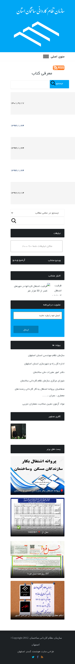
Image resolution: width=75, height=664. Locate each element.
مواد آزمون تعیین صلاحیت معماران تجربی (43, 403)
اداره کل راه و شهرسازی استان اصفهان (44, 363)
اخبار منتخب (54, 275)
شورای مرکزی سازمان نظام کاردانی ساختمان (42, 380)
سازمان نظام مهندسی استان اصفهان (46, 355)
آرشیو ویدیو (18, 260)
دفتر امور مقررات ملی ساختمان (48, 372)
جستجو (59, 83)
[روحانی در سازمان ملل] (18, 431)
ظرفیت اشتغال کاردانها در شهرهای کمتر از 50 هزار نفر (30, 288)
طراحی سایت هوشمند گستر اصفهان (36, 651)
